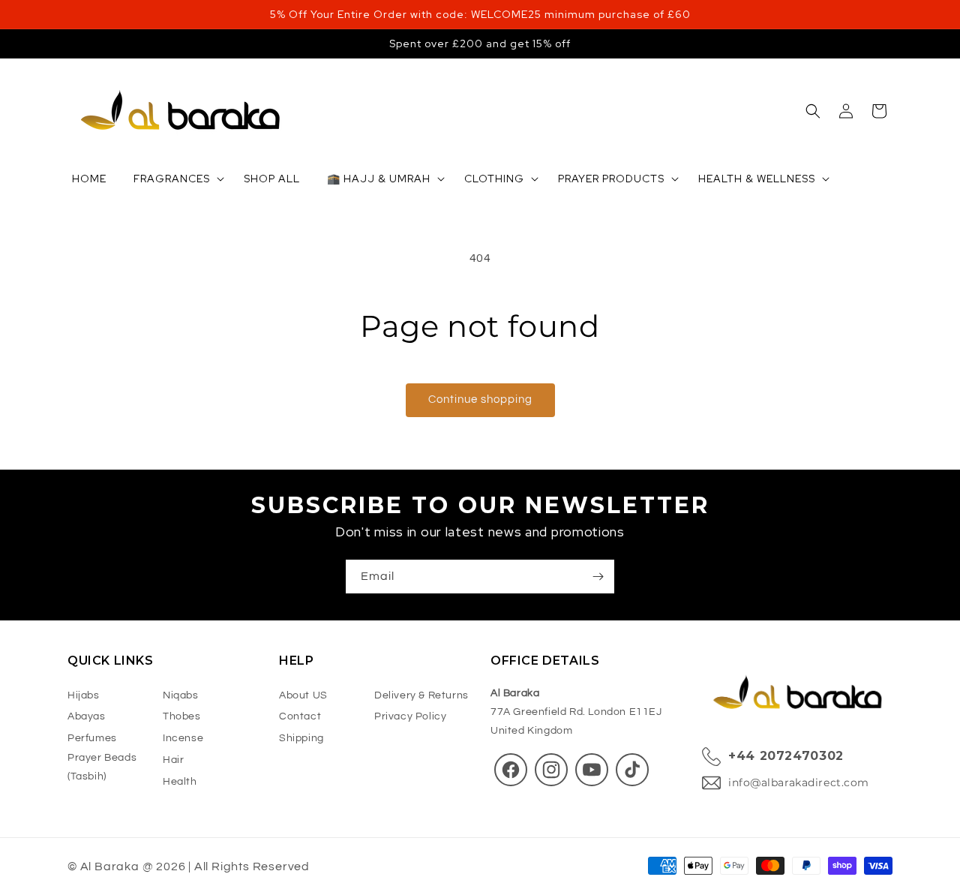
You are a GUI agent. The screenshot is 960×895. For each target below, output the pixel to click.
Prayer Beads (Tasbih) (102, 767)
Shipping (301, 738)
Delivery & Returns (421, 695)
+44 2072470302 (786, 756)
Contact (300, 717)
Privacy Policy (410, 717)
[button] (813, 111)
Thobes (182, 717)
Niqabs (181, 695)
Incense (183, 738)
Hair (173, 760)
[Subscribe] (597, 576)
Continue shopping (480, 399)
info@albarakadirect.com (798, 782)
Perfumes (92, 738)
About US (303, 695)
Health (180, 781)
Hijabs (84, 695)
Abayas (87, 717)
